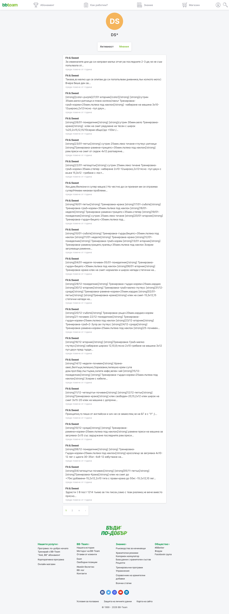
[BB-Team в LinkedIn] (126, 592)
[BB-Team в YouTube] (120, 592)
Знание (120, 544)
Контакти (82, 573)
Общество (161, 544)
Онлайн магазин (46, 564)
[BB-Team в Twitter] (108, 592)
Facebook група (163, 554)
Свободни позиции (87, 562)
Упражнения (122, 570)
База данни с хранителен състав (133, 559)
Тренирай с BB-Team (49, 551)
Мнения (124, 46)
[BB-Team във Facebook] (102, 592)
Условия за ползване (88, 601)
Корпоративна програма (51, 559)
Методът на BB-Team (88, 551)
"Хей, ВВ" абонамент (49, 555)
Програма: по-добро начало (53, 548)
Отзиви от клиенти (87, 554)
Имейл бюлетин (85, 566)
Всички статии (123, 583)
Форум (158, 551)
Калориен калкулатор (127, 556)
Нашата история (85, 547)
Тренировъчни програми (129, 567)
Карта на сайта (144, 601)
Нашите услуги (47, 544)
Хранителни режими (127, 553)
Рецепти (120, 563)
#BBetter (159, 547)
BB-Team (82, 544)
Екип (79, 559)
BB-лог (80, 570)
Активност (107, 46)
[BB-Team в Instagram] (114, 592)
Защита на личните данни (118, 601)
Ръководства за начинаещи (131, 548)
